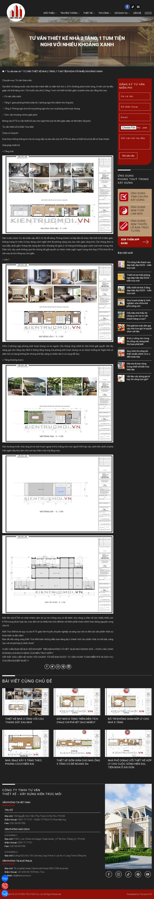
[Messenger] (5, 893)
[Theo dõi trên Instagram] (119, 874)
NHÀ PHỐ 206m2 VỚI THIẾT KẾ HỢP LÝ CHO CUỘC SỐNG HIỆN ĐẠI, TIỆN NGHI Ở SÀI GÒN (130, 764)
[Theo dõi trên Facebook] (127, 6)
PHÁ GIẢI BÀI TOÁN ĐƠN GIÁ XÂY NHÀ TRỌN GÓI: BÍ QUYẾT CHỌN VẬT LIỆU (139, 328)
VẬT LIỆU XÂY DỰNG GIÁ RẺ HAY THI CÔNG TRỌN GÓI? (138, 378)
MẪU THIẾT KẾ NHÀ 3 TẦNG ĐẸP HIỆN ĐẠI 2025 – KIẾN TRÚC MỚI (139, 290)
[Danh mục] (148, 13)
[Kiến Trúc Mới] (16, 12)
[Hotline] (5, 885)
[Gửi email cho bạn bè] (57, 666)
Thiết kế (88, 13)
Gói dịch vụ (121, 13)
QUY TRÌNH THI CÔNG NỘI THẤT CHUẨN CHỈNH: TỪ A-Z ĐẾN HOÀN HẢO (138, 354)
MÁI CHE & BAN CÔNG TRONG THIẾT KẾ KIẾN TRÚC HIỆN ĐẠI (138, 366)
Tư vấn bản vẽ (14, 71)
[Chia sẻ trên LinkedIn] (68, 666)
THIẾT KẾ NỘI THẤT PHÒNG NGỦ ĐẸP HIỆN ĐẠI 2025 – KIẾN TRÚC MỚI (139, 278)
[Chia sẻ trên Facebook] (47, 666)
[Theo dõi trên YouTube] (148, 874)
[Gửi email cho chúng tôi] (138, 6)
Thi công (103, 13)
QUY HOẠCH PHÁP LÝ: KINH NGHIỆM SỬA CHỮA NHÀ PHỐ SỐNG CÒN (138, 303)
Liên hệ (137, 13)
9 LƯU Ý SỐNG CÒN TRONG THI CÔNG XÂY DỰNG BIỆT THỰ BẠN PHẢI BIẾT (138, 341)
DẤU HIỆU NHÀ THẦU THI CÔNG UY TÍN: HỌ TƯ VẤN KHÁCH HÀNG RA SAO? (137, 315)
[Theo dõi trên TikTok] (132, 6)
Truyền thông (69, 13)
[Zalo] (5, 878)
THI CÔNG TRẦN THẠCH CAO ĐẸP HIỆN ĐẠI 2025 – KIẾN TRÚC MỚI (139, 265)
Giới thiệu (49, 13)
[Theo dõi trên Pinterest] (138, 874)
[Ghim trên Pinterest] (63, 666)
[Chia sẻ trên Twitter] (52, 666)
